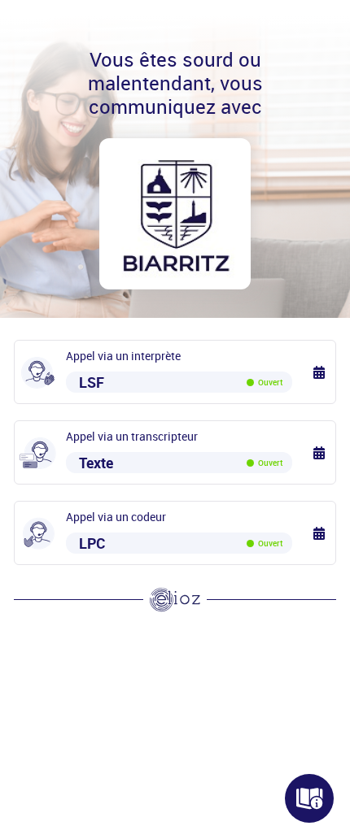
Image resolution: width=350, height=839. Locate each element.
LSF (180, 382)
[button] (320, 372)
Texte (180, 462)
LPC (180, 543)
